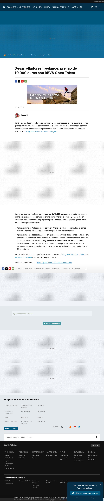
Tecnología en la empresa (26, 422)
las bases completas (23, 257)
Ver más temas (11, 428)
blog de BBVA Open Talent (73, 254)
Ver (53, 323)
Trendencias (78, 455)
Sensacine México (35, 481)
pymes (7, 417)
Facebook (100, 7)
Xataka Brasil (9, 484)
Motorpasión (64, 455)
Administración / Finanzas (26, 406)
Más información (67, 499)
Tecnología (28, 268)
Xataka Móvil (9, 458)
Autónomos (77, 7)
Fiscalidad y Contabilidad (18, 7)
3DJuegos (22, 455)
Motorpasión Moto (64, 458)
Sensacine (35, 455)
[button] (24, 115)
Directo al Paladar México (51, 481)
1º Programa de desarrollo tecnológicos (40, 131)
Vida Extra (22, 458)
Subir (94, 445)
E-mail (25, 81)
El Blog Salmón (92, 455)
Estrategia (40, 405)
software (67, 268)
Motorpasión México (64, 481)
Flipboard (92, 7)
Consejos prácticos (11, 405)
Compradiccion (78, 461)
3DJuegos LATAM (24, 481)
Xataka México (9, 481)
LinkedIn (79, 426)
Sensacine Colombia (35, 486)
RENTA (47, 7)
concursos (77, 268)
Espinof (34, 458)
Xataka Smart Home (9, 464)
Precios (33, 55)
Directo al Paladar (51, 455)
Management (25, 411)
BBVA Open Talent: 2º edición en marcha (54, 263)
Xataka (7, 455)
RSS (70, 426)
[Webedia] (99, 1)
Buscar (96, 437)
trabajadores (41, 421)
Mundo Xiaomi (9, 468)
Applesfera (8, 461)
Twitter (96, 7)
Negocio (40, 417)
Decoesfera (77, 458)
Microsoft (42, 55)
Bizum (50, 55)
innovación (56, 268)
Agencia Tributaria (60, 7)
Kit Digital (37, 7)
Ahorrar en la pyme (11, 421)
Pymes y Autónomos (91, 458)
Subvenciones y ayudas (42, 268)
